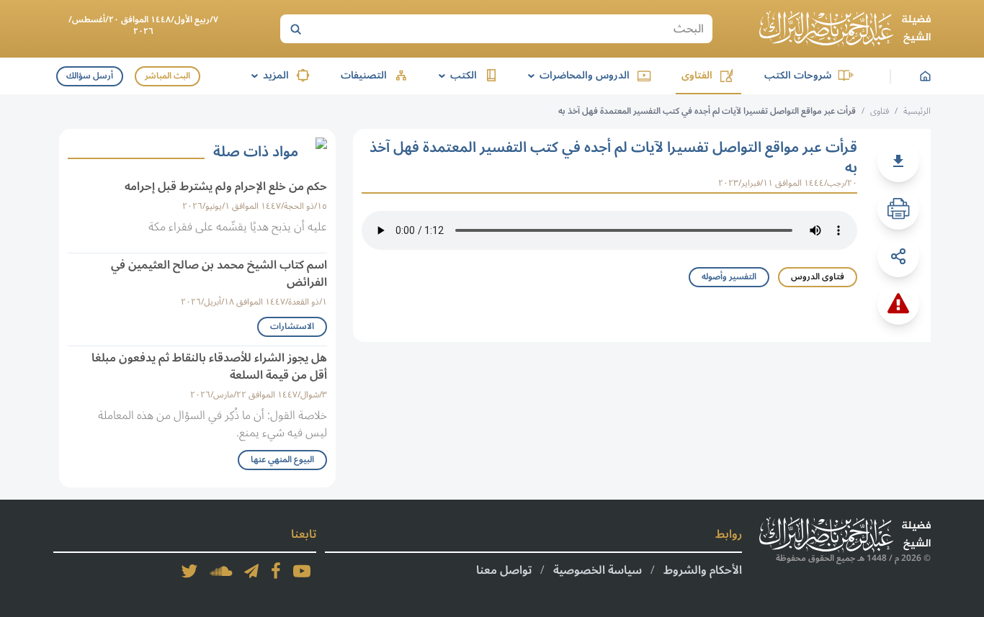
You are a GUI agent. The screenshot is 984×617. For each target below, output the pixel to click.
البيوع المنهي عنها (282, 460)
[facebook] (276, 571)
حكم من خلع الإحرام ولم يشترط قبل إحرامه (226, 186)
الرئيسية (917, 111)
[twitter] (189, 571)
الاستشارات (292, 326)
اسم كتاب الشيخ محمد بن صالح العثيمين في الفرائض (219, 273)
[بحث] (295, 29)
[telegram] (251, 571)
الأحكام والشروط (702, 570)
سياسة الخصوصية (597, 570)
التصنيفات (364, 75)
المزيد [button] (267, 75)
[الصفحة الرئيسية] (845, 29)
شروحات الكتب (797, 75)
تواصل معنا (504, 570)
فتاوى (879, 111)
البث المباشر (167, 76)
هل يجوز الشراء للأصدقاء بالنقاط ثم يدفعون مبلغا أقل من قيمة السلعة (209, 366)
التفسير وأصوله (729, 277)
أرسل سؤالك (89, 76)
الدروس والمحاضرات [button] (576, 75)
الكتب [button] (455, 75)
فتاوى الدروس (817, 277)
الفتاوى (696, 75)
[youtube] (301, 571)
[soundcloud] (221, 571)
